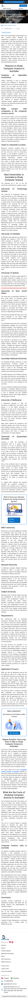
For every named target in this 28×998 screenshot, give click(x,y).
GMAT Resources (6, 962)
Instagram (6, 978)
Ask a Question (14, 733)
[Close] (27, 2)
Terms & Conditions (6, 971)
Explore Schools (7, 8)
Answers (21, 8)
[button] (14, 2)
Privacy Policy (5, 966)
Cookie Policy (5, 968)
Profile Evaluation (6, 951)
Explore (3, 948)
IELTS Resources (6, 959)
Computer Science (12, 25)
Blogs (5, 25)
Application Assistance (7, 953)
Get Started (23, 5)
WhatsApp (16, 978)
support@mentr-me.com (10, 984)
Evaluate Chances (11, 520)
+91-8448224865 (8, 981)
